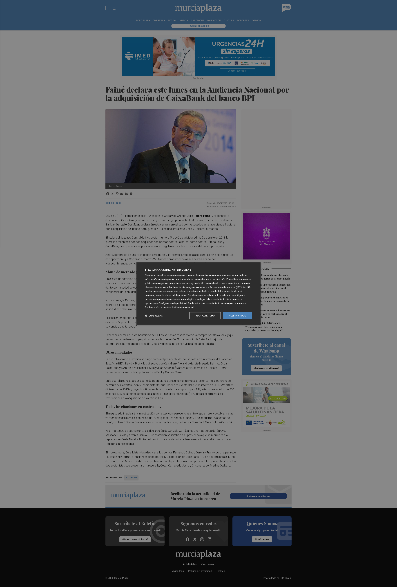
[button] (154, 316)
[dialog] (198, 293)
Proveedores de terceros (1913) (226, 287)
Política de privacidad (183, 307)
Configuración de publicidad (172, 303)
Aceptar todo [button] (237, 315)
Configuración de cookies (158, 307)
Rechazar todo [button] (205, 315)
